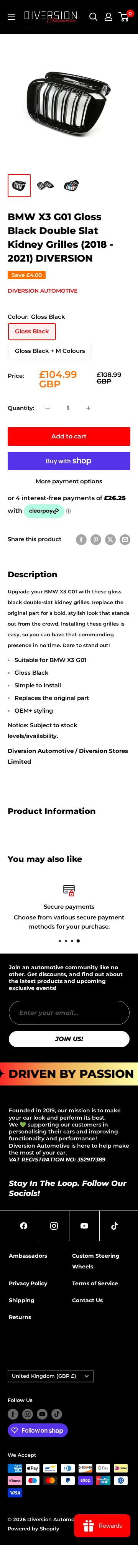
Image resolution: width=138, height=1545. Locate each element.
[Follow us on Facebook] (13, 1414)
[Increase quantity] (88, 408)
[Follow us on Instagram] (27, 1414)
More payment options (69, 481)
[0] (124, 16)
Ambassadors (28, 1255)
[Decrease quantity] (47, 408)
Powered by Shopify (33, 1528)
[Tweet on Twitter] (110, 539)
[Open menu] (11, 17)
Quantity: (21, 408)
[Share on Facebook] (81, 539)
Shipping (21, 1300)
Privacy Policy (28, 1283)
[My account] (108, 17)
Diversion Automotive (42, 290)
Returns (20, 1317)
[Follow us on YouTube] (42, 1414)
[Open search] (93, 17)
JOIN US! (69, 1039)
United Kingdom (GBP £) (44, 1376)
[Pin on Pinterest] (95, 539)
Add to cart (69, 436)
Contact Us (87, 1300)
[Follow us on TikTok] (56, 1414)
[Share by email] (125, 539)
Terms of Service (95, 1283)
